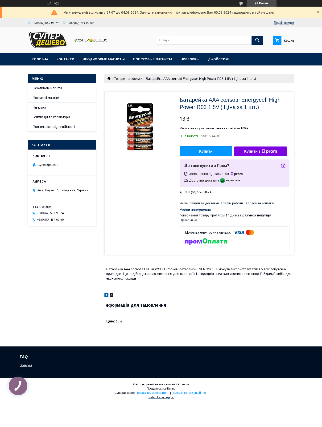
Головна (40, 59)
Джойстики (219, 59)
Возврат (26, 365)
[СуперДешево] (48, 47)
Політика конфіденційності (54, 127)
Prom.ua (183, 384)
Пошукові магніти (46, 98)
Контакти (65, 59)
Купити (206, 151)
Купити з (252, 151)
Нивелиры (190, 59)
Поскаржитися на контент (152, 392)
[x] (111, 295)
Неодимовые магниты (104, 59)
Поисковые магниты (152, 59)
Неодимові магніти (47, 88)
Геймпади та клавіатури (51, 117)
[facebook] (106, 295)
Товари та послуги (128, 79)
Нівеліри (39, 107)
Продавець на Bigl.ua (161, 388)
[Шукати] (257, 40)
